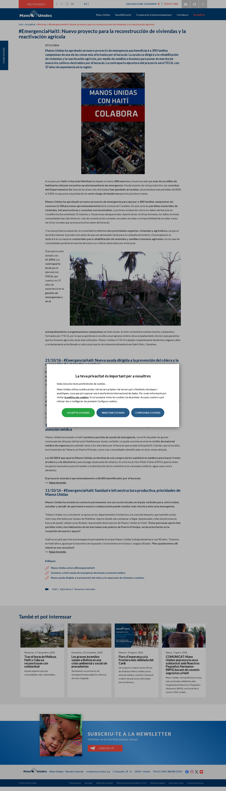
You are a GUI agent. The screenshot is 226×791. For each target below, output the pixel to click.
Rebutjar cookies (113, 412)
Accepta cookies (78, 412)
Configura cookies (147, 412)
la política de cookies (76, 397)
